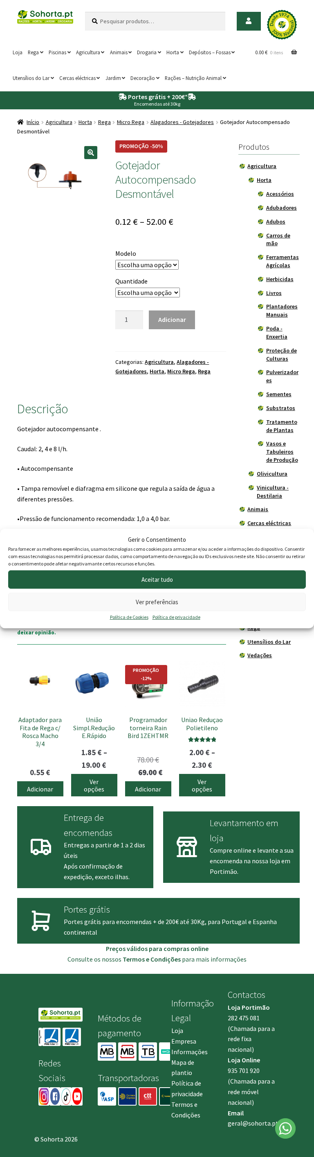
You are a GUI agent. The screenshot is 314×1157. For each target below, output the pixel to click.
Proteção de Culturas (281, 354)
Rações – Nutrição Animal (193, 78)
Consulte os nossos (124, 959)
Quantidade (131, 281)
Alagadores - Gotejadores (182, 122)
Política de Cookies (129, 617)
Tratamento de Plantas (281, 426)
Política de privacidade (176, 617)
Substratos (280, 408)
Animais (119, 52)
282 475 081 (244, 1018)
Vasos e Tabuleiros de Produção (282, 451)
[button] (90, 152)
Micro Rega (130, 122)
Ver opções (94, 785)
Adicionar (172, 319)
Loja (17, 52)
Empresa (183, 1041)
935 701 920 (244, 1070)
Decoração (142, 78)
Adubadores (281, 207)
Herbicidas (280, 279)
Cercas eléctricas (77, 78)
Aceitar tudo (157, 579)
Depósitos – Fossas (210, 52)
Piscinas (57, 52)
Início (33, 122)
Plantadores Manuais (282, 310)
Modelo (125, 253)
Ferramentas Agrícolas (282, 261)
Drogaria (147, 52)
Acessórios (280, 193)
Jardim (113, 78)
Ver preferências (157, 602)
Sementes (279, 394)
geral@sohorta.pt (253, 1123)
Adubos (275, 221)
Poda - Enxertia (276, 332)
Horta (172, 52)
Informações (189, 1052)
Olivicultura (272, 473)
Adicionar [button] (40, 789)
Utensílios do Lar (31, 78)
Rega (33, 52)
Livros (274, 293)
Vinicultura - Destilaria (273, 491)
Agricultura (88, 52)
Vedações (259, 655)
